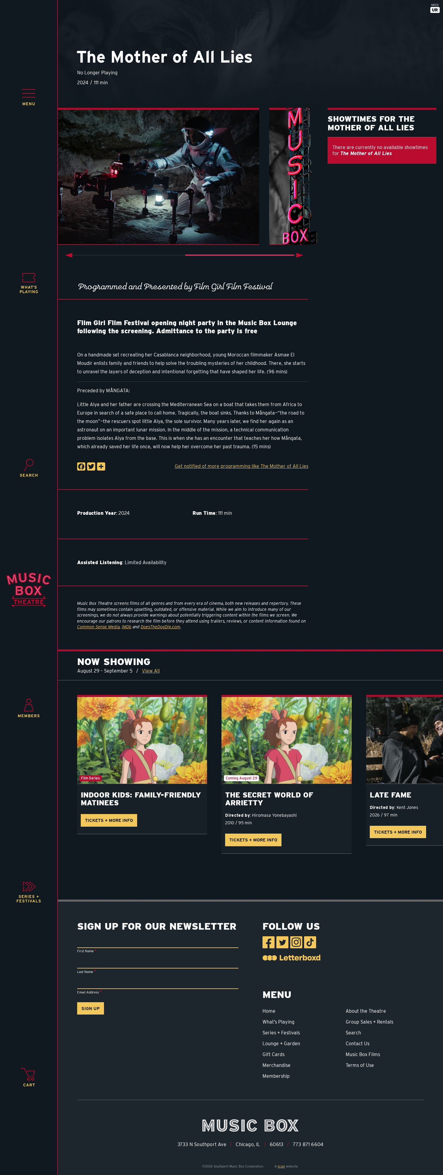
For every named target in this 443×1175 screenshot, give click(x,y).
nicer (281, 1166)
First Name (85, 951)
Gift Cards (273, 1054)
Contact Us (357, 1043)
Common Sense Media (98, 626)
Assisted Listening (99, 562)
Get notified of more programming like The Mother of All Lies (241, 466)
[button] (28, 97)
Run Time (204, 513)
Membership (276, 1076)
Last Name (85, 972)
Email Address (88, 992)
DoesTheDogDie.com (160, 626)
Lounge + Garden (281, 1043)
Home (268, 1011)
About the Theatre (366, 1011)
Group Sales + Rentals (369, 1022)
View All (151, 671)
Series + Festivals (281, 1033)
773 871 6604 (308, 1144)
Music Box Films (363, 1054)
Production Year (96, 513)
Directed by (237, 815)
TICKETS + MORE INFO (109, 820)
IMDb (126, 626)
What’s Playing (278, 1022)
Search (353, 1033)
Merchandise (276, 1065)
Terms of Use (360, 1065)
